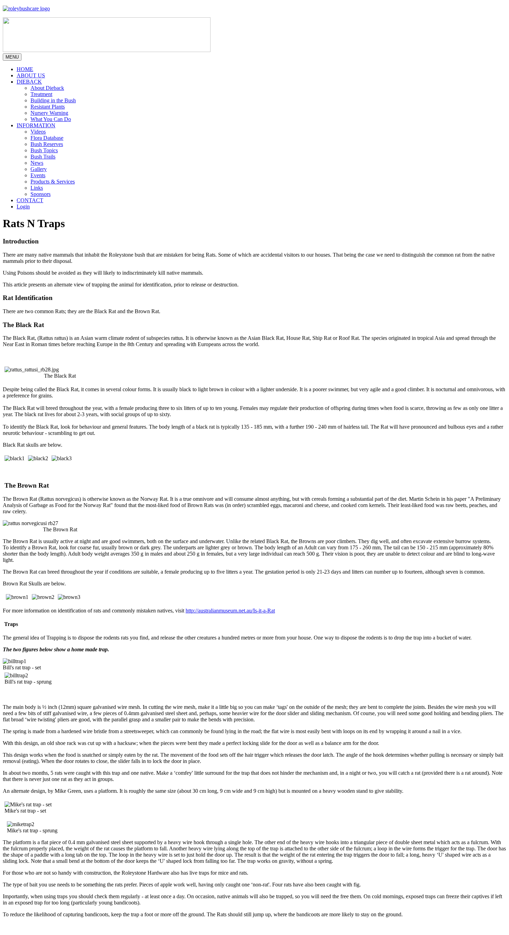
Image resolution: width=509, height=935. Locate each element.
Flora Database (46, 138)
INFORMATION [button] (36, 125)
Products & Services (52, 182)
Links (36, 188)
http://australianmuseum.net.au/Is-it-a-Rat (230, 611)
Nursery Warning (49, 113)
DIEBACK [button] (29, 82)
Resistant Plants (47, 107)
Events (37, 175)
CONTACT (30, 200)
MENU (12, 57)
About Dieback (47, 88)
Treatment (41, 94)
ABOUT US (31, 75)
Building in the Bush (53, 100)
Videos (38, 132)
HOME (25, 69)
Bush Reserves (46, 144)
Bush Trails (42, 157)
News (36, 163)
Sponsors (40, 194)
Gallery (38, 169)
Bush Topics (44, 150)
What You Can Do (50, 119)
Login (23, 206)
